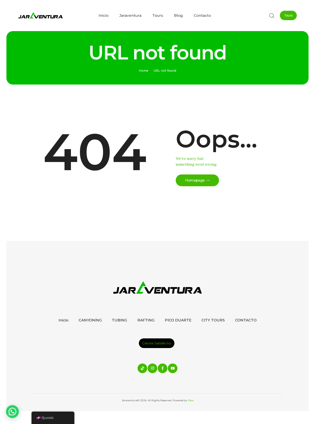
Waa (190, 400)
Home (143, 71)
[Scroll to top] (294, 403)
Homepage (194, 180)
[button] (12, 411)
